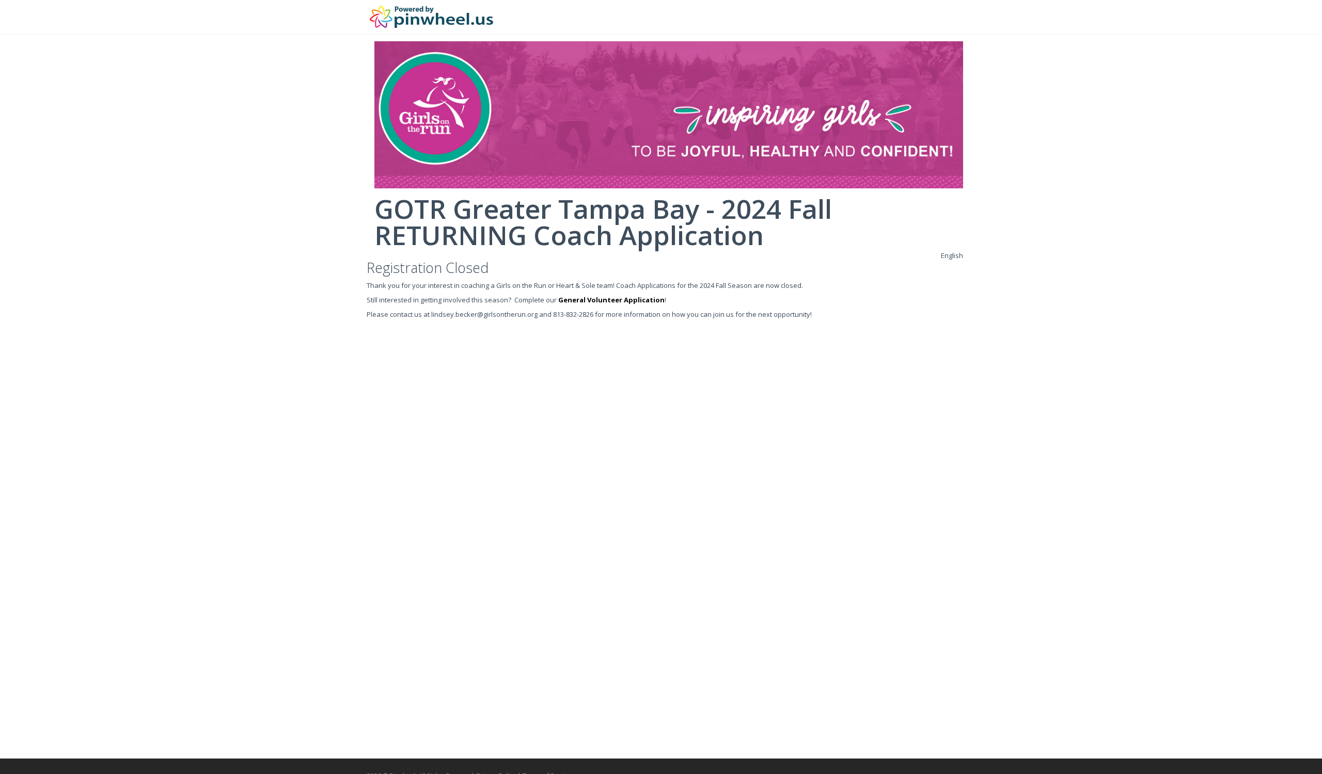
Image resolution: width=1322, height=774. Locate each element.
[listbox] (952, 255)
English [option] (952, 255)
